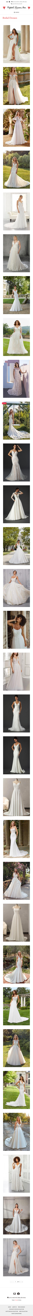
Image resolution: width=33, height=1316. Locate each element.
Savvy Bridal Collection (12, 1311)
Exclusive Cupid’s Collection (16, 1309)
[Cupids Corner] (16, 7)
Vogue (16, 1300)
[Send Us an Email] (7, 2)
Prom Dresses (21, 1307)
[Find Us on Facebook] (9, 2)
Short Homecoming (16, 1313)
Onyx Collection (23, 1311)
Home (9, 1307)
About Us (14, 1307)
